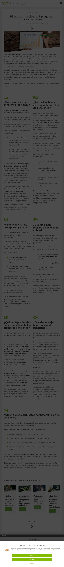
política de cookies (51, 549)
